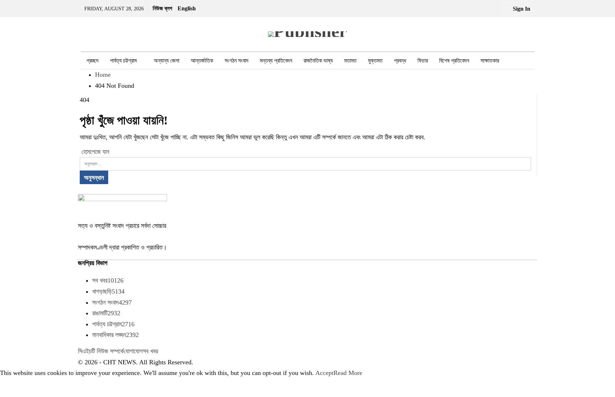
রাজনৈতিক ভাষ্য (318, 61)
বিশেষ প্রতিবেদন (454, 61)
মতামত (350, 61)
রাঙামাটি (106, 313)
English (187, 8)
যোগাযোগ (133, 351)
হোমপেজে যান (94, 151)
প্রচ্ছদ (92, 61)
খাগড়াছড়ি (108, 291)
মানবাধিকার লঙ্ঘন (115, 334)
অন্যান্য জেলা (166, 61)
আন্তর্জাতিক (202, 61)
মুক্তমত (375, 61)
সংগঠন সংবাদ (236, 61)
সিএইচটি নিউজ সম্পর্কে (101, 351)
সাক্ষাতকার (489, 61)
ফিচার (422, 61)
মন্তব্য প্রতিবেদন (276, 61)
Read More (347, 372)
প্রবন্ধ (400, 61)
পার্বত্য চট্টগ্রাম (123, 61)
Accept (324, 372)
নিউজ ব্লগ (162, 8)
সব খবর (107, 280)
